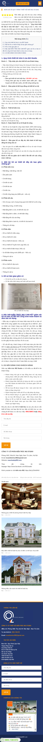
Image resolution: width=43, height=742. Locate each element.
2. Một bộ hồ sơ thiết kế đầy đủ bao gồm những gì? (18, 44)
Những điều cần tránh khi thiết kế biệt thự (15, 588)
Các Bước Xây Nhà (7, 654)
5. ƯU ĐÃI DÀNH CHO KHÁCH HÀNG (14, 53)
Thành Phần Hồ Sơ (7, 646)
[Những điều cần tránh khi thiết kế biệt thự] (22, 570)
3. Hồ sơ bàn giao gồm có (11, 46)
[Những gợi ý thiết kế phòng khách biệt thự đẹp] (22, 497)
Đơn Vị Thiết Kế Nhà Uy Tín (9, 649)
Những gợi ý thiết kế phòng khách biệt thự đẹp (16, 512)
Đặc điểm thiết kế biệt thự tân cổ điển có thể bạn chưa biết (20, 550)
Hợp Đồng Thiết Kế (7, 648)
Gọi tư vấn (23, 3)
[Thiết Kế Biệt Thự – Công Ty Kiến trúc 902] (7, 3)
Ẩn (27, 39)
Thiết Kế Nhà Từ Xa (7, 655)
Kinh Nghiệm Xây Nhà (8, 659)
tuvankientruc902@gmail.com (15, 635)
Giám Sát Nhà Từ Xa (7, 657)
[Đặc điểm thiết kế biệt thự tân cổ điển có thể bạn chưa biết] (22, 533)
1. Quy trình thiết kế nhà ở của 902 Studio (15, 42)
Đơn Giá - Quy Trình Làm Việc (11, 643)
